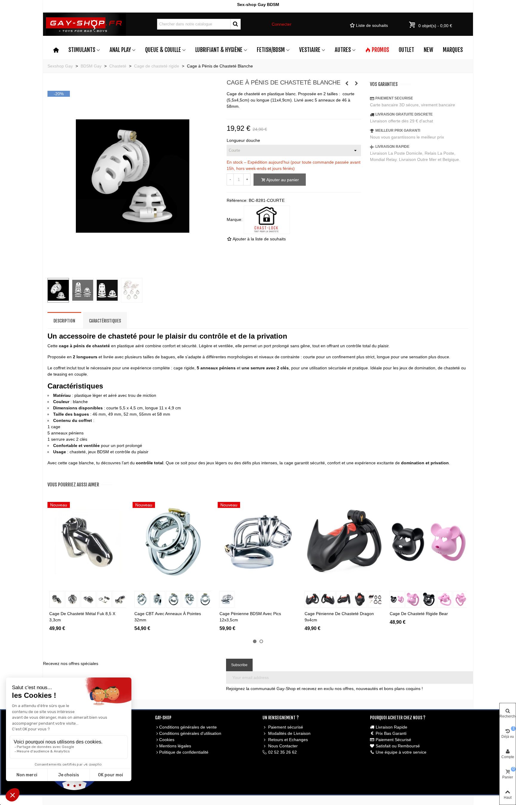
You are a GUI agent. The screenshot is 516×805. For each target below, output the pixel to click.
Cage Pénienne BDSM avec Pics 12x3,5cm (250, 616)
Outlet (406, 49)
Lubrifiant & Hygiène (218, 49)
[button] (255, 641)
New (428, 49)
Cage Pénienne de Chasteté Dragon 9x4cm (339, 616)
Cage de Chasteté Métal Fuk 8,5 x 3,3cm (82, 616)
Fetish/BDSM (271, 49)
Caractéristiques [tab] (105, 320)
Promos (380, 49)
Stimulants (81, 49)
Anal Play (120, 49)
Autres (343, 49)
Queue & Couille (163, 49)
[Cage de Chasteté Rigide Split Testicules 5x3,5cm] (347, 83)
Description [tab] (64, 320)
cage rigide (183, 367)
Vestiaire (309, 49)
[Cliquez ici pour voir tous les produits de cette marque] (267, 219)
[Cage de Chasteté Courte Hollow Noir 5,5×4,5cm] (356, 83)
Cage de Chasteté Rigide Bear (419, 613)
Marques (453, 49)
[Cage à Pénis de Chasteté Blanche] (132, 270)
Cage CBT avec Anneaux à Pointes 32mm (167, 616)
